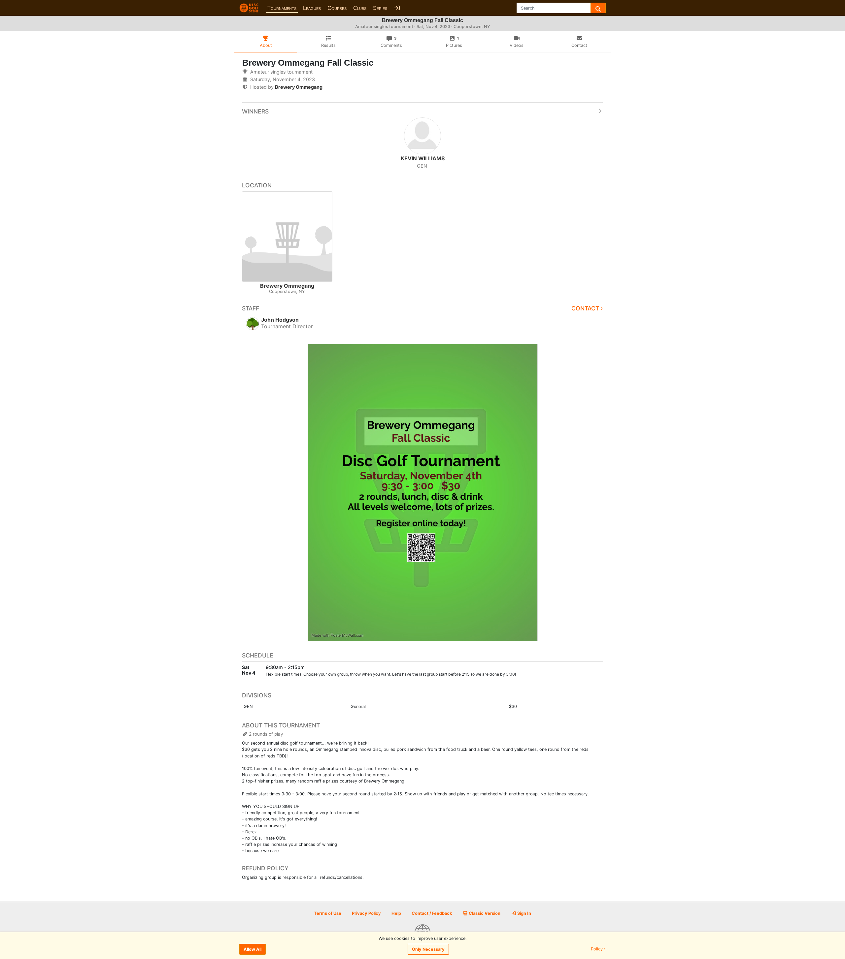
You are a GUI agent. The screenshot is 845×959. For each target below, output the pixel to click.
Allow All (252, 949)
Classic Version (484, 913)
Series (380, 8)
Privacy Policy (366, 913)
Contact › (587, 308)
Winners (255, 111)
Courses (337, 8)
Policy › (598, 949)
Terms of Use (327, 913)
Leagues (312, 8)
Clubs (359, 8)
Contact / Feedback (432, 913)
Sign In (523, 913)
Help (396, 913)
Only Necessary (428, 949)
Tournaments (281, 8)
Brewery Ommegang (298, 87)
